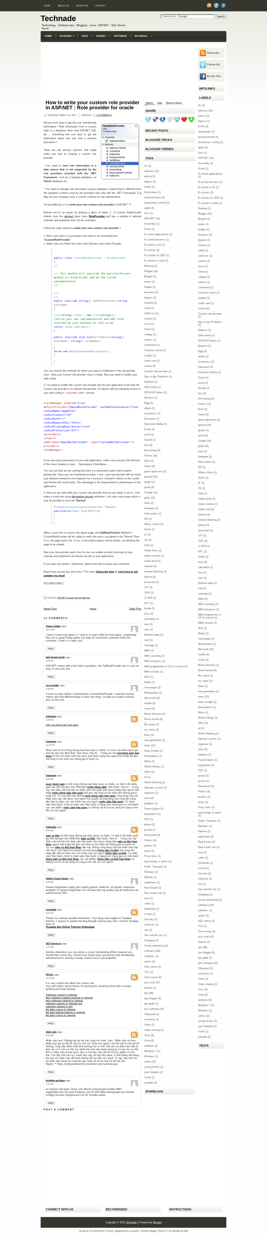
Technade (58, 18)
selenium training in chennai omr (64, 1003)
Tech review (151, 977)
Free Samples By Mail (177, 1231)
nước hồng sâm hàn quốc (67, 792)
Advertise (82, 5)
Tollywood (149, 1014)
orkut (147, 798)
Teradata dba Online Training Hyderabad (70, 926)
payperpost (150, 813)
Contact (100, 5)
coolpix (148, 355)
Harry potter (151, 513)
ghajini (147, 481)
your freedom (151, 1072)
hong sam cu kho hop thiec (62, 859)
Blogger (67, 36)
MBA (147, 650)
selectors (149, 924)
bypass (148, 297)
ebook (147, 408)
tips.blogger (150, 998)
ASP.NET (101, 36)
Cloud (147, 329)
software (149, 950)
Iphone (148, 576)
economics (150, 413)
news (147, 745)
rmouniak (51, 909)
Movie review (151, 719)
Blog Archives (174, 103)
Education (150, 418)
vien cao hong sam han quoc (62, 724)
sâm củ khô (88, 838)
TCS (146, 972)
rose (146, 898)
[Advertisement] (133, 44)
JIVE (147, 592)
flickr (147, 460)
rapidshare (150, 882)
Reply (50, 649)
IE (145, 534)
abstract (68, 216)
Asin (146, 213)
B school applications (156, 234)
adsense (149, 171)
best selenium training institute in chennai (69, 997)
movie (147, 708)
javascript (149, 582)
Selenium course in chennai (61, 994)
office (147, 771)
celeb (147, 308)
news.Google (151, 750)
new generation (152, 740)
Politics (148, 840)
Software (120, 36)
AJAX (147, 186)
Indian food (150, 561)
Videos (149, 103)
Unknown (51, 716)
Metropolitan (151, 692)
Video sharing (152, 1029)
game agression (153, 471)
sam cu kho (53, 835)
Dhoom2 (149, 397)
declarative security (83, 496)
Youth (147, 1077)
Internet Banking (153, 571)
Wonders (149, 1056)
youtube (148, 1082)
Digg (146, 402)
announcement (152, 197)
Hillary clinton (151, 524)
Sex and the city (153, 935)
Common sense (153, 350)
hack (147, 503)
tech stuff (149, 982)
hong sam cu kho (108, 850)
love (146, 624)
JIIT (146, 587)
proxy (147, 850)
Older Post (135, 608)
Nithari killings (152, 766)
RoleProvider (97, 216)
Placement (150, 835)
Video (147, 1024)
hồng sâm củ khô (115, 853)
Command (150, 344)
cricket (148, 366)
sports (147, 961)
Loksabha (149, 618)
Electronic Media (153, 424)
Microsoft (149, 698)
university (149, 1019)
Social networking (154, 945)
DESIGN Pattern (153, 392)
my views (149, 729)
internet (148, 566)
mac (146, 629)
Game (147, 466)
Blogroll (141, 36)
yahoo (147, 1061)
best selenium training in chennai (64, 1000)
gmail (147, 487)
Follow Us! (213, 64)
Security (149, 919)
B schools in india (154, 260)
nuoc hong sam (55, 784)
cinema (148, 318)
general (148, 476)
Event (147, 429)
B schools (150, 250)
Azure (147, 229)
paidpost (149, 803)
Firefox (148, 455)
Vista (147, 1040)
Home (47, 5)
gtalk (147, 497)
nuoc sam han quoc (75, 807)
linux (147, 613)
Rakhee (148, 877)
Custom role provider (76, 598)
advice (148, 176)
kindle (147, 608)
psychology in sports (156, 861)
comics (148, 339)
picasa (148, 829)
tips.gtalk (149, 1003)
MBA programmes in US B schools (164, 666)
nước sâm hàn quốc (111, 801)
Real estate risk (153, 892)
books (147, 281)
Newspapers (151, 755)
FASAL (49, 974)
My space (149, 724)
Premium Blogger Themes (153, 1231)
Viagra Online (53, 626)
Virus (147, 1035)
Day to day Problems (156, 376)
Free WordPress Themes (101, 1231)
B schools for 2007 (155, 255)
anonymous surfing (155, 202)
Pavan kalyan (152, 808)
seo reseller (52, 685)
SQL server (150, 966)
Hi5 (146, 518)
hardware (149, 508)
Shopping (149, 940)
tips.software (151, 1008)
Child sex (149, 313)
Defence (149, 381)
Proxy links (150, 856)
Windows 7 (150, 1051)
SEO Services (53, 943)
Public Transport (153, 866)
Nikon (147, 761)
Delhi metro (150, 387)
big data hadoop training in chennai (65, 1012)
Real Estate (151, 887)
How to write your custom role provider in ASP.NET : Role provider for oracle (92, 105)
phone (147, 824)
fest (146, 445)
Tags (159, 103)
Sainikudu (149, 908)
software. (149, 956)
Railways (149, 871)
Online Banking (152, 782)
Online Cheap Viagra (57, 878)
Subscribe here (105, 571)
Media (147, 682)
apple (147, 207)
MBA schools (151, 671)
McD (147, 676)
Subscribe (213, 52)
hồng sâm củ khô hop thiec (114, 859)
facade (148, 439)
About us (63, 5)
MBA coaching (152, 655)
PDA (147, 819)
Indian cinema (152, 555)
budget (148, 287)
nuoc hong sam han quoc (100, 795)
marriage (149, 645)
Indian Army (151, 550)
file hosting (150, 450)
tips (88, 598)
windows (149, 1045)
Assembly (150, 223)
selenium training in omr (59, 1006)
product (148, 845)
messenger (150, 687)
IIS (146, 539)
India (147, 545)
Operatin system (153, 787)
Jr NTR (148, 597)
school (148, 914)
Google (148, 492)
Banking (148, 265)
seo (146, 929)
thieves (148, 987)
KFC (146, 603)
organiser (149, 792)
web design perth (55, 657)
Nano (147, 734)
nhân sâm (51, 1032)
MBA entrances (153, 661)
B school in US (152, 244)
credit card (150, 360)
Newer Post (50, 608)
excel (147, 434)
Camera (148, 302)
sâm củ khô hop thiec (68, 847)
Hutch (147, 529)
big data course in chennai (60, 1009)
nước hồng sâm (97, 787)
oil (145, 777)
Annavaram (150, 192)
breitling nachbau (55, 1080)
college (148, 334)
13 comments (104, 115)
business (149, 292)
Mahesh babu (151, 634)
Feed (85, 36)
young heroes (151, 1066)
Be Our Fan (214, 76)
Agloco (148, 181)
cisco (147, 323)
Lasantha (134, 1231)
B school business (154, 239)
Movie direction (152, 713)
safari (147, 903)
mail (146, 640)
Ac (145, 165)
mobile (148, 703)
